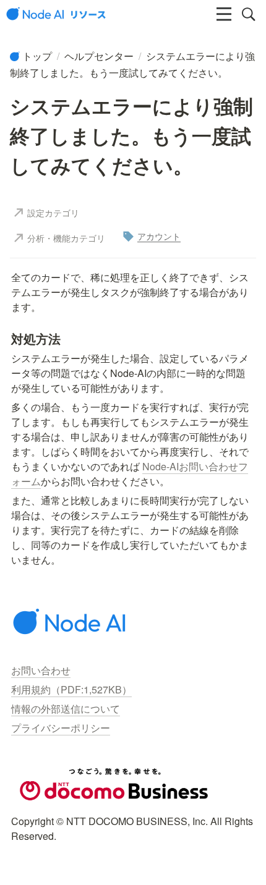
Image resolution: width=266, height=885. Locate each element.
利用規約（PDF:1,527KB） (71, 689)
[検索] (248, 14)
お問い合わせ (41, 670)
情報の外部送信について (65, 708)
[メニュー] (224, 14)
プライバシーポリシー (60, 728)
